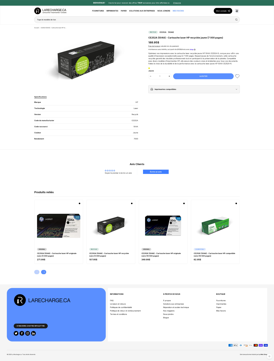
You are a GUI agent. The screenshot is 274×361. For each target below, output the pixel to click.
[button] (237, 11)
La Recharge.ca (17, 354)
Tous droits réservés (28, 354)
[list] (86, 60)
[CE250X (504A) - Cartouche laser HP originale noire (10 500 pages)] (163, 225)
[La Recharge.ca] (42, 295)
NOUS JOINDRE (163, 11)
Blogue (166, 318)
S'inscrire (177, 3)
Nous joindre (168, 314)
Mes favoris (221, 311)
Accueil (36, 27)
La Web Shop (263, 354)
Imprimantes (221, 304)
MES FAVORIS (178, 11)
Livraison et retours (118, 304)
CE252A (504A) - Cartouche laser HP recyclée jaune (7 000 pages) (54, 27)
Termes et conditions (118, 314)
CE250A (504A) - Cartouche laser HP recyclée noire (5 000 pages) (109, 254)
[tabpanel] (86, 120)
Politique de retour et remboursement (125, 311)
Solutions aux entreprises (173, 304)
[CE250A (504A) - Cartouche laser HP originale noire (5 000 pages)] (58, 225)
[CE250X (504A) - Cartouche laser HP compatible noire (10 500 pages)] (215, 225)
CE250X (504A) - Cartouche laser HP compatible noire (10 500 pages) (214, 254)
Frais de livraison (154, 46)
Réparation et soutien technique (176, 307)
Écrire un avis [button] (156, 172)
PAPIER (124, 11)
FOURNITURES (98, 11)
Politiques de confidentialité (121, 307)
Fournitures (221, 300)
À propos (167, 300)
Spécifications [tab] (40, 97)
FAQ (111, 300)
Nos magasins (168, 311)
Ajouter (203, 76)
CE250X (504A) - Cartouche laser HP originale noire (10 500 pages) (161, 254)
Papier (218, 307)
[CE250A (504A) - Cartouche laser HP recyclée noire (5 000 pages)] (111, 225)
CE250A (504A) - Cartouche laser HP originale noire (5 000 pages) (56, 254)
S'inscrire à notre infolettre (31, 326)
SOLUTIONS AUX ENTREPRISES (142, 11)
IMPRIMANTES (112, 11)
